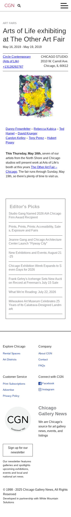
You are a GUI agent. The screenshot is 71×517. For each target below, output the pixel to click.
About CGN (45, 353)
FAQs (41, 365)
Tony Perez (36, 138)
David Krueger (27, 133)
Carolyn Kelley (16, 138)
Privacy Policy (11, 395)
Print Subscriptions (14, 383)
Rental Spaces (11, 353)
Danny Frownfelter (18, 128)
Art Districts (9, 359)
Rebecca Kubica (45, 128)
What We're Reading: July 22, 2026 (32, 292)
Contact (43, 359)
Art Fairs (9, 23)
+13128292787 (13, 66)
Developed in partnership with (30, 500)
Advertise (8, 389)
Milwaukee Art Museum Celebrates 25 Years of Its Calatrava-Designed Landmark (35, 305)
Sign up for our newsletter (18, 450)
